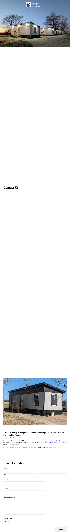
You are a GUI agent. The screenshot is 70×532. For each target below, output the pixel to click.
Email (6, 488)
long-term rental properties (51, 441)
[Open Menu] (68, 5)
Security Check (8, 518)
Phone (6, 479)
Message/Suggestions (9, 497)
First (5, 474)
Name (6, 468)
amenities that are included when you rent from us (48, 442)
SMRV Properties (41, 11)
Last (37, 474)
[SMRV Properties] (33, 4)
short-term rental (38, 441)
